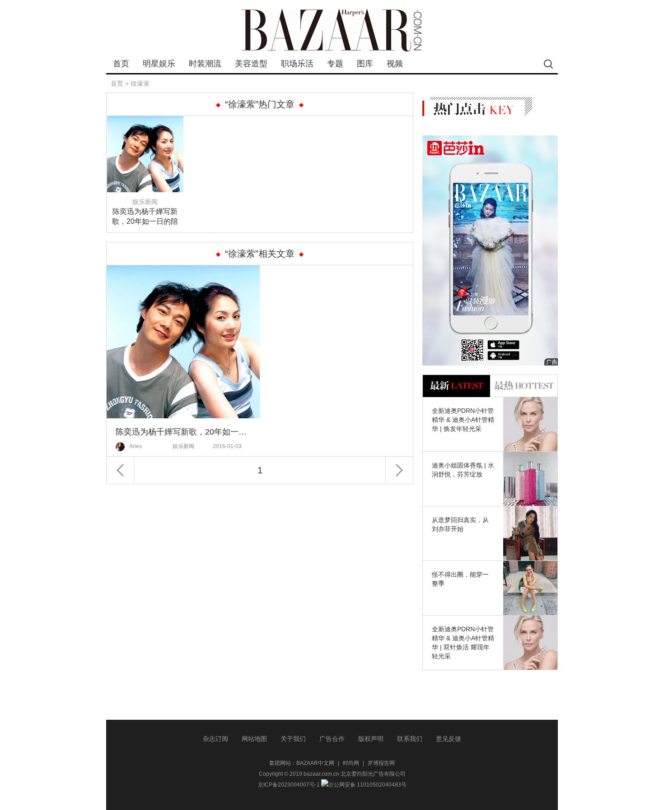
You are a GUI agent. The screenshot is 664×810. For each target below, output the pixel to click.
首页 (121, 63)
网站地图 (254, 738)
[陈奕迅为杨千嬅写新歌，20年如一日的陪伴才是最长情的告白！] (145, 121)
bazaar (332, 30)
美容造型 (251, 63)
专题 (335, 63)
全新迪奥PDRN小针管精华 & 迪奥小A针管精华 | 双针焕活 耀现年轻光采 (463, 642)
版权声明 (370, 738)
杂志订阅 (215, 738)
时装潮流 (205, 63)
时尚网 (351, 763)
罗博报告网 (381, 763)
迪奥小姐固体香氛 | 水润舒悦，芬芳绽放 (463, 470)
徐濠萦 (140, 83)
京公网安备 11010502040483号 (367, 785)
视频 (395, 63)
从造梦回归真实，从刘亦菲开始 (460, 524)
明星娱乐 (159, 63)
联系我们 (409, 738)
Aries (135, 446)
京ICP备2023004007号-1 (289, 785)
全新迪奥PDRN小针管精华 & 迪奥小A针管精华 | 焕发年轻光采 (463, 419)
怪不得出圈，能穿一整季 (460, 579)
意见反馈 (448, 738)
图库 (365, 63)
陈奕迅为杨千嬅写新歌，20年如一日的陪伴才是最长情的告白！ (145, 217)
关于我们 (293, 738)
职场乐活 (297, 63)
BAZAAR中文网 (315, 763)
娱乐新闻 (145, 201)
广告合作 (332, 738)
